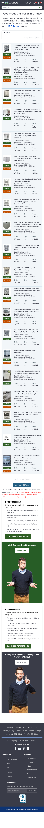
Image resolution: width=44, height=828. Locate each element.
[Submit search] (40, 7)
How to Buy (32, 758)
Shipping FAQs (32, 777)
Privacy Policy (8, 731)
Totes (8, 763)
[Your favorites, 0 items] (34, 3)
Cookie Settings (35, 731)
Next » (38, 38)
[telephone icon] (26, 3)
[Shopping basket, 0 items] (39, 2)
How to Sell (31, 762)
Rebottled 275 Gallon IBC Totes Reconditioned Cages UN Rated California (25, 136)
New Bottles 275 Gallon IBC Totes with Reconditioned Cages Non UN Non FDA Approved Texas (27, 111)
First (25, 38)
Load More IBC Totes (22, 485)
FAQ (28, 773)
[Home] (12, 3)
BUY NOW (7, 57)
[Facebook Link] (15, 748)
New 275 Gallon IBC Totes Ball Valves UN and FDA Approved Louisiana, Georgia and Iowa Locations (27, 202)
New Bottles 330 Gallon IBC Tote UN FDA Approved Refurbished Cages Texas (26, 247)
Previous (31, 38)
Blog (29, 766)
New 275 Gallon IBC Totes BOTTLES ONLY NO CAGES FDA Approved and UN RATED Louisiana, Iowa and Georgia (27, 224)
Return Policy (21, 727)
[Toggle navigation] (3, 2)
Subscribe (32, 790)
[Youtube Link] (19, 749)
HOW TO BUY (22, 662)
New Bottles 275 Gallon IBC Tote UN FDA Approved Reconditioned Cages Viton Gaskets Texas (26, 70)
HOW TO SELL (22, 550)
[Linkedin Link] (24, 748)
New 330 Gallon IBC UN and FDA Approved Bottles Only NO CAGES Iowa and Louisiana (27, 158)
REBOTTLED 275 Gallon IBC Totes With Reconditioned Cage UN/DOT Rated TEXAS (27, 414)
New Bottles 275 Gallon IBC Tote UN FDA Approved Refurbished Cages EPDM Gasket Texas (26, 47)
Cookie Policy (21, 731)
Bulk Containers (12, 759)
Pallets (9, 772)
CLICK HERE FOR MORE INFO (18, 536)
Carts (8, 767)
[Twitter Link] (28, 748)
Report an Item (32, 770)
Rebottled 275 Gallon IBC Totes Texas (27, 90)
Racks (9, 776)
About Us (10, 727)
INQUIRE (6, 54)
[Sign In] (30, 2)
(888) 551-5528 (15, 734)
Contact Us (32, 727)
